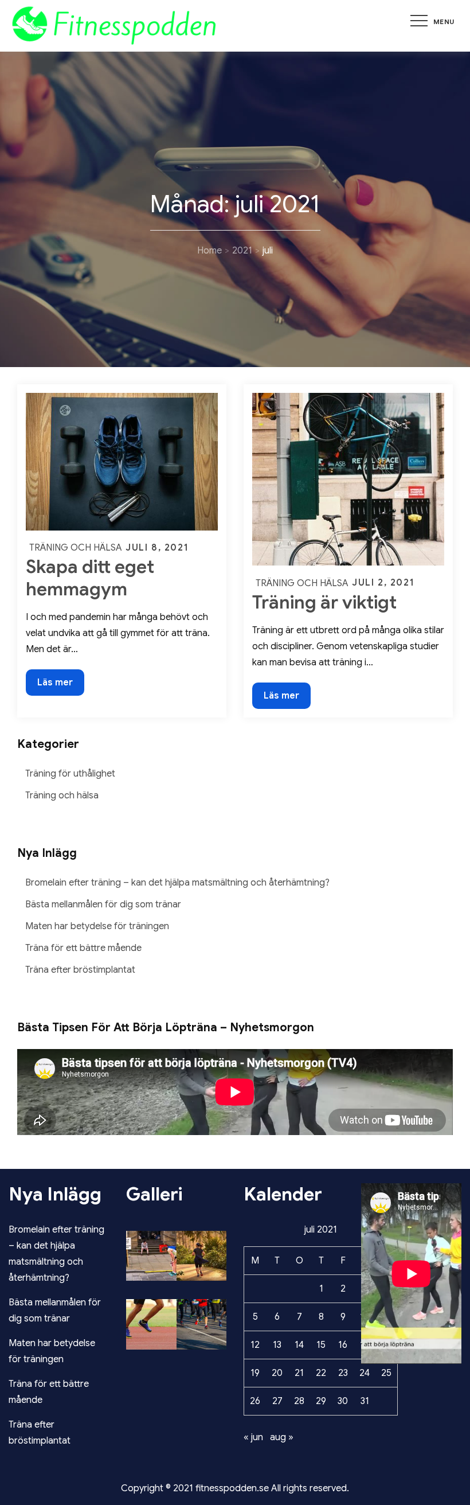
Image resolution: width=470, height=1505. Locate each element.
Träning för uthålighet (70, 773)
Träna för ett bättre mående (83, 948)
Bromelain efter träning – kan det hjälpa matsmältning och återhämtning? (177, 882)
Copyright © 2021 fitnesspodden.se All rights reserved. (235, 1488)
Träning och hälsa (75, 547)
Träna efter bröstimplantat (80, 970)
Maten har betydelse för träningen (97, 926)
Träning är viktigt (324, 602)
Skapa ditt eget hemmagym (90, 577)
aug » (281, 1437)
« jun (253, 1437)
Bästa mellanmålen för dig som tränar (103, 904)
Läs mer (60, 686)
